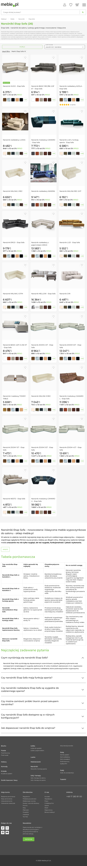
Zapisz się (28, 839)
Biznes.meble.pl (50, 812)
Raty (24, 808)
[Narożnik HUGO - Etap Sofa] (15, 68)
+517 (25, 100)
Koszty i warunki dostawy (31, 803)
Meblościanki (36, 762)
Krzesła (3, 771)
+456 (25, 153)
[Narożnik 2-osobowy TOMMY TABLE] (15, 378)
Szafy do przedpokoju (67, 773)
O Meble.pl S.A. (49, 803)
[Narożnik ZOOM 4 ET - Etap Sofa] (72, 429)
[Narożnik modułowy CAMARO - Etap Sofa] (43, 122)
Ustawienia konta (6, 801)
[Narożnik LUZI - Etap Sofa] (72, 224)
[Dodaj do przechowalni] (25, 58)
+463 (25, 409)
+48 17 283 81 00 (74, 796)
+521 (53, 307)
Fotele (3, 751)
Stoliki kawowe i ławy (9, 780)
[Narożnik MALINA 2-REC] (15, 173)
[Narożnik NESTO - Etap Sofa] (15, 480)
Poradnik (26, 812)
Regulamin (26, 796)
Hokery (4, 762)
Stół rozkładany (65, 757)
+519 (53, 205)
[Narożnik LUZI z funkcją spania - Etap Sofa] (72, 122)
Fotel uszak (4, 755)
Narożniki (34, 766)
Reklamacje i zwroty (29, 801)
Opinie (47, 805)
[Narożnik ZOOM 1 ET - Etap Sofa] (15, 429)
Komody (4, 766)
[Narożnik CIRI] (72, 275)
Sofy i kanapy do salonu (38, 778)
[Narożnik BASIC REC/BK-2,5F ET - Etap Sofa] (43, 68)
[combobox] (65, 47)
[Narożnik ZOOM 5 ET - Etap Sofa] (72, 326)
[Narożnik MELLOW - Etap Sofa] (43, 275)
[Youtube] (7, 832)
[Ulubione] (70, 4)
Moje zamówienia (6, 799)
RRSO (19, 95)
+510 (53, 153)
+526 (82, 100)
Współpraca (48, 799)
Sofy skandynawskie (66, 746)
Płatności (26, 810)
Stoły (62, 752)
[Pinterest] (2, 832)
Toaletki (63, 779)
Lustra (33, 757)
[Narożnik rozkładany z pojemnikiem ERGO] (43, 224)
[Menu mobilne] (84, 5)
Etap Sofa (18, 51)
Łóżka (33, 746)
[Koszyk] (77, 4)
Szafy (62, 770)
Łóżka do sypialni (36, 748)
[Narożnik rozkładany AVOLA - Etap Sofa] (72, 68)
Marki (46, 808)
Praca (46, 801)
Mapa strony (49, 810)
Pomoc (25, 805)
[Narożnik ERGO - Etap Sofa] (15, 224)
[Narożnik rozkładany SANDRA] (43, 173)
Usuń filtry (6, 51)
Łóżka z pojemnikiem (37, 750)
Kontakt (47, 796)
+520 (53, 100)
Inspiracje (26, 814)
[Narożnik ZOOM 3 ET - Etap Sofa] (43, 429)
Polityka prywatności (29, 799)
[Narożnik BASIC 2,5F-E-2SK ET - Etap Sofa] (15, 326)
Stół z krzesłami (65, 759)
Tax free (25, 816)
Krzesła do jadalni (6, 773)
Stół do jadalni (64, 755)
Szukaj (83, 12)
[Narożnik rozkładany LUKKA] (15, 122)
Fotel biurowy (5, 753)
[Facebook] (2, 828)
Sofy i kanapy (36, 776)
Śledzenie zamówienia (8, 796)
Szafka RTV (63, 763)
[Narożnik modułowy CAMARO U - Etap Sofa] (43, 480)
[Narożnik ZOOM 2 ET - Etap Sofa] (43, 326)
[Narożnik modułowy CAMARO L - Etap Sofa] (72, 378)
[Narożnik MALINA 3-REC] (43, 378)
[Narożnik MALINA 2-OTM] (15, 275)
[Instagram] (7, 828)
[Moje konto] (64, 4)
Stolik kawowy (64, 761)
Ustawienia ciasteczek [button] (8, 803)
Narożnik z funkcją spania (39, 769)
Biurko (3, 746)
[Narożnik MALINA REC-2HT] (72, 173)
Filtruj (22, 47)
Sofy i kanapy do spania (38, 780)
